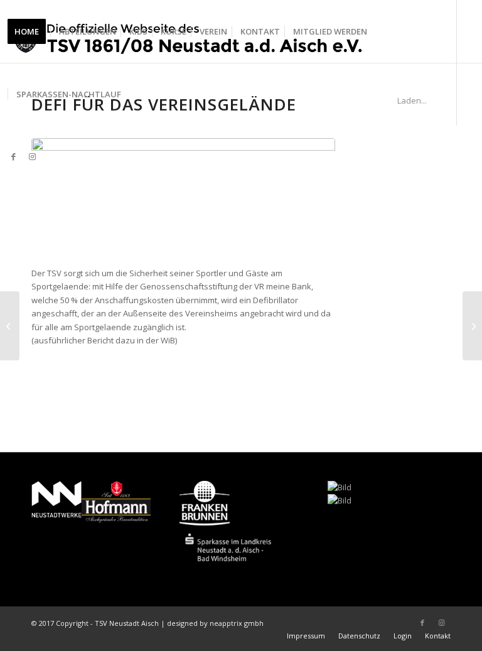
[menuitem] (30, 31)
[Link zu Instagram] (32, 156)
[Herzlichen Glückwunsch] (472, 325)
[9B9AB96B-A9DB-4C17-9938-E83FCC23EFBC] (183, 196)
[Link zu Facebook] (13, 156)
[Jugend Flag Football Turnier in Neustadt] (9, 325)
